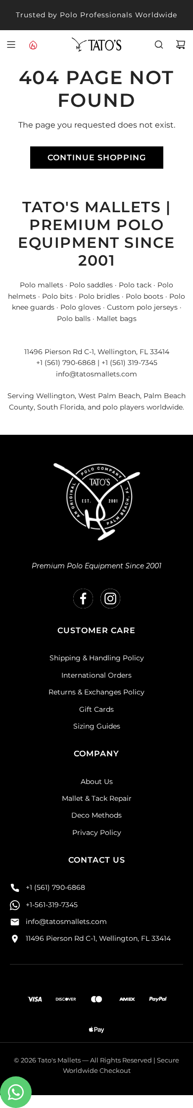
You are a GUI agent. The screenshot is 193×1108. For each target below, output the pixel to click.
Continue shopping (97, 157)
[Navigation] (11, 44)
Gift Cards (96, 709)
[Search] (159, 44)
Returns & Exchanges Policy (96, 692)
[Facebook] (83, 598)
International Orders (96, 675)
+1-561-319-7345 (52, 904)
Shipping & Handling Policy (96, 657)
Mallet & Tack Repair (97, 798)
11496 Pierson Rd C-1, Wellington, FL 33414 (98, 938)
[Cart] (181, 44)
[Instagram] (110, 598)
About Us (97, 781)
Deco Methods (96, 815)
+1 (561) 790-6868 (55, 887)
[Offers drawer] (33, 44)
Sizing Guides (96, 726)
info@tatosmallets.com (66, 921)
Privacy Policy (96, 832)
